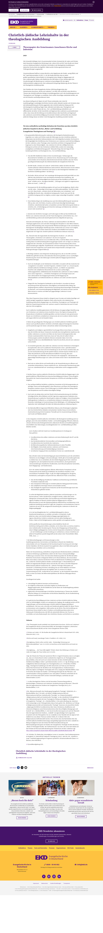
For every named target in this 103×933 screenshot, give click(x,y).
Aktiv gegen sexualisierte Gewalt (81, 801)
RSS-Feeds (70, 848)
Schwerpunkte (40, 14)
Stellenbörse (22, 848)
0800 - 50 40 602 (95, 282)
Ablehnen (25, 10)
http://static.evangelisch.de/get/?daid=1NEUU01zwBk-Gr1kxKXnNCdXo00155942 (49, 730)
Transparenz (66, 883)
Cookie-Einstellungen (55, 883)
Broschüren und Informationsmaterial (69, 14)
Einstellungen (37, 10)
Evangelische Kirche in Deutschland (26, 14)
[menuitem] (67, 20)
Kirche (12, 27)
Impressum (36, 883)
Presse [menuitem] (86, 20)
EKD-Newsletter (94, 290)
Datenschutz (57, 6)
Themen (51, 27)
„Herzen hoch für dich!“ (22, 800)
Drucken (91, 767)
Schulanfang (51, 800)
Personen (52, 848)
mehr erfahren (22, 817)
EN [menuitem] (74, 20)
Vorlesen (12, 43)
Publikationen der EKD (52, 14)
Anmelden (52, 841)
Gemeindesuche (80, 848)
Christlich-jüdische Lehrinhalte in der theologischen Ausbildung (25, 16)
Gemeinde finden (94, 293)
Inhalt (15, 47)
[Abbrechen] (93, 2)
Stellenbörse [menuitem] (80, 20)
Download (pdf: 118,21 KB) (25, 757)
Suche (92, 20)
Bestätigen (14, 10)
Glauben (23, 27)
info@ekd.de (94, 287)
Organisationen (61, 848)
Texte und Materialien (40, 848)
